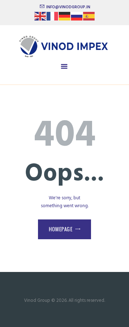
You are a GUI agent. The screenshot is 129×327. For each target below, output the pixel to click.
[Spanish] (89, 18)
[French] (53, 18)
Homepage (61, 229)
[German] (65, 18)
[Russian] (77, 18)
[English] (40, 18)
